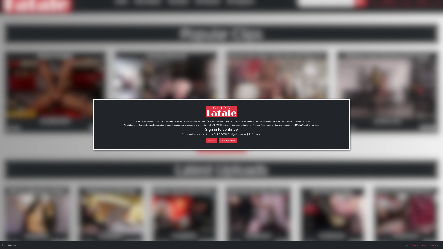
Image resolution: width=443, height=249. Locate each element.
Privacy (424, 245)
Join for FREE (228, 140)
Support (415, 245)
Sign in (211, 140)
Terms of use (434, 245)
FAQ (406, 245)
